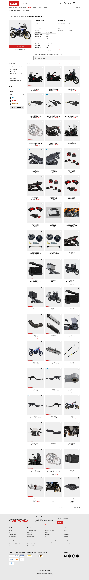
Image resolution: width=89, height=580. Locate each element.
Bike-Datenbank (12, 536)
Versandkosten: (38, 574)
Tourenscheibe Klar (35, 89)
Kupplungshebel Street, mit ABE (53, 390)
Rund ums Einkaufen (49, 538)
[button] (60, 3)
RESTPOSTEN (15, 103)
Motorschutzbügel (71, 444)
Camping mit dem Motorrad (33, 545)
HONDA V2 (72, 363)
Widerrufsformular (67, 538)
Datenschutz (66, 534)
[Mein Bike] (69, 3)
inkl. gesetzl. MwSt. (44, 573)
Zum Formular (42, 58)
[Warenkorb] (78, 3)
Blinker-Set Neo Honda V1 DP (35, 116)
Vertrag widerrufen (13, 545)
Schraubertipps (30, 536)
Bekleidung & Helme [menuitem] (13, 7)
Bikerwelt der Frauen (31, 530)
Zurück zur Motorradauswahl (16, 13)
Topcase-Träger (72, 417)
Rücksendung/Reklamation (15, 543)
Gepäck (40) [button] (12, 71)
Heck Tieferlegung (71, 390)
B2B (10, 532)
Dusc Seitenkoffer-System (72, 471)
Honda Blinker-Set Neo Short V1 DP (53, 116)
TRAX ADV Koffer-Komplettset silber (53, 309)
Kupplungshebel (54, 417)
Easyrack (71, 253)
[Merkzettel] (74, 3)
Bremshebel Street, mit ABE (35, 417)
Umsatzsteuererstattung (50, 540)
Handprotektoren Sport (53, 444)
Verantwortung (48, 542)
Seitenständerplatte (53, 225)
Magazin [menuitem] (40, 7)
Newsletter (11, 538)
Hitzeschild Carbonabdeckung (35, 336)
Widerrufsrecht (67, 536)
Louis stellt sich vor (49, 530)
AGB (64, 532)
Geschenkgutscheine (13, 540)
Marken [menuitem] (34, 7)
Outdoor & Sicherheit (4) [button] (15, 76)
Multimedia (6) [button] (13, 78)
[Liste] (61, 64)
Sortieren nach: (67, 64)
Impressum (66, 530)
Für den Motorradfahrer (32, 543)
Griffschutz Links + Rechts (35, 444)
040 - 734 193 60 (19, 521)
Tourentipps (29, 532)
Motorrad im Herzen (31, 538)
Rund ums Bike (30, 542)
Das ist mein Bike (20, 46)
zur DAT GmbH (59, 54)
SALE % (14, 100)
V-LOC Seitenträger (35, 171)
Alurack (35, 198)
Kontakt (10, 530)
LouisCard (11, 542)
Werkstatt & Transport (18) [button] (15, 80)
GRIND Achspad (72, 171)
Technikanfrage (12, 534)
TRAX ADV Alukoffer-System (35, 281)
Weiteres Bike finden (19, 49)
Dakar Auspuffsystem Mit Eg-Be (35, 500)
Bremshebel (35, 390)
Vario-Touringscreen (71, 89)
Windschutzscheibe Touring (72, 336)
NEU (13, 97)
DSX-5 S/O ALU (53, 336)
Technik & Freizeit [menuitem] (22, 7)
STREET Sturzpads (71, 198)
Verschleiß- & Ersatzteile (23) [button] (16, 66)
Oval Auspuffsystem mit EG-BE (53, 363)
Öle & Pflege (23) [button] (13, 69)
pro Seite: (39, 64)
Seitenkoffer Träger (53, 143)
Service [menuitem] (45, 7)
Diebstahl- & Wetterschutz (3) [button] (16, 73)
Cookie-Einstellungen (68, 543)
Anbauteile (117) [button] (13, 83)
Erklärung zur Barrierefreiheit (70, 540)
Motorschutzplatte (53, 500)
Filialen (46, 532)
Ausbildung (47, 534)
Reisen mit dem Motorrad (32, 540)
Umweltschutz (67, 542)
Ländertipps (29, 534)
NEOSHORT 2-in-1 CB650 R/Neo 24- (71, 116)
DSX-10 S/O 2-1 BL (35, 363)
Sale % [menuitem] (29, 7)
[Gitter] (59, 63)
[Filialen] (65, 3)
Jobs (46, 536)
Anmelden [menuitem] (78, 7)
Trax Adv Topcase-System (53, 281)
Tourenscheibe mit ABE (53, 89)
